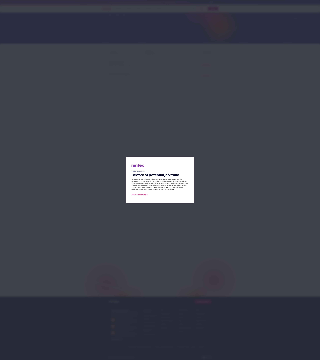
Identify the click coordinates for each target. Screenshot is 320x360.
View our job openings (139, 195)
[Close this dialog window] (192, 158)
